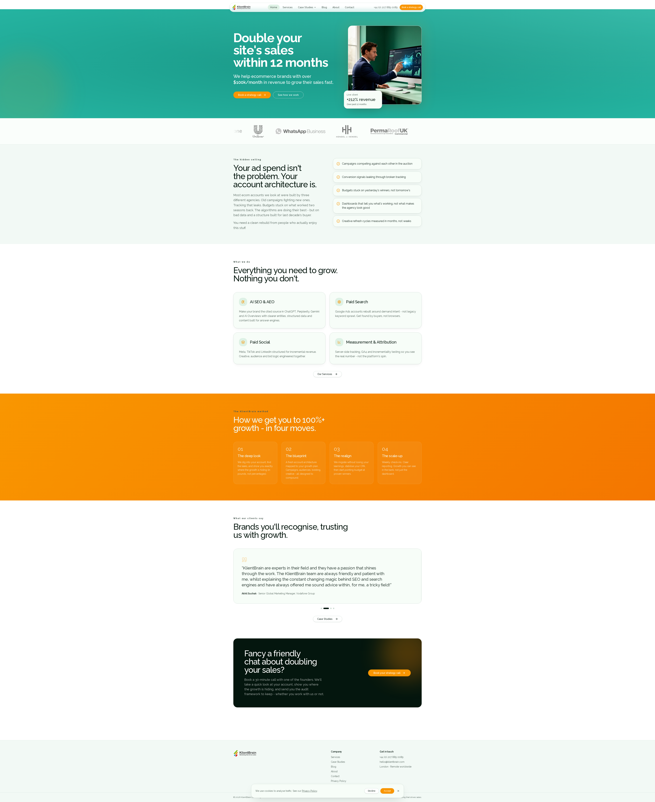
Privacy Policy (309, 791)
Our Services (324, 374)
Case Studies (305, 7)
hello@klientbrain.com (392, 762)
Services (288, 7)
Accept (387, 791)
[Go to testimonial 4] (333, 608)
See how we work (288, 95)
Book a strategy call (411, 7)
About (335, 7)
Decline (371, 791)
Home (273, 7)
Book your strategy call (387, 673)
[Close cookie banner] (398, 791)
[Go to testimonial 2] (324, 608)
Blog (324, 7)
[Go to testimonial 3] (329, 608)
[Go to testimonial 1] (321, 608)
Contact (349, 7)
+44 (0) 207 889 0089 (386, 7)
